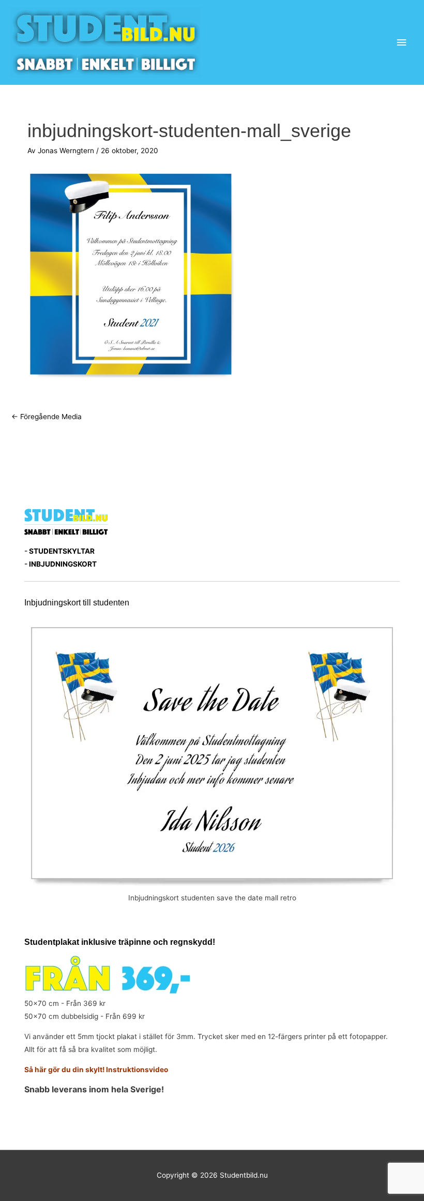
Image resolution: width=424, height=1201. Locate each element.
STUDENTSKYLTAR (62, 551)
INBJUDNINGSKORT (63, 564)
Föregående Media (46, 416)
